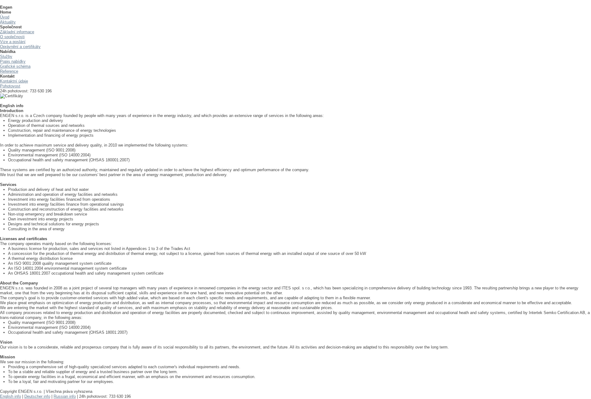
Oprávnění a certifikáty (20, 46)
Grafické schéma (15, 66)
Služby (6, 56)
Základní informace (17, 32)
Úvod (4, 17)
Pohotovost (10, 86)
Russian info (65, 396)
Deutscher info (37, 396)
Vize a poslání (13, 41)
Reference (9, 71)
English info (10, 396)
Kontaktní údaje (14, 81)
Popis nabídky (13, 61)
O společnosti (12, 36)
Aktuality (8, 22)
